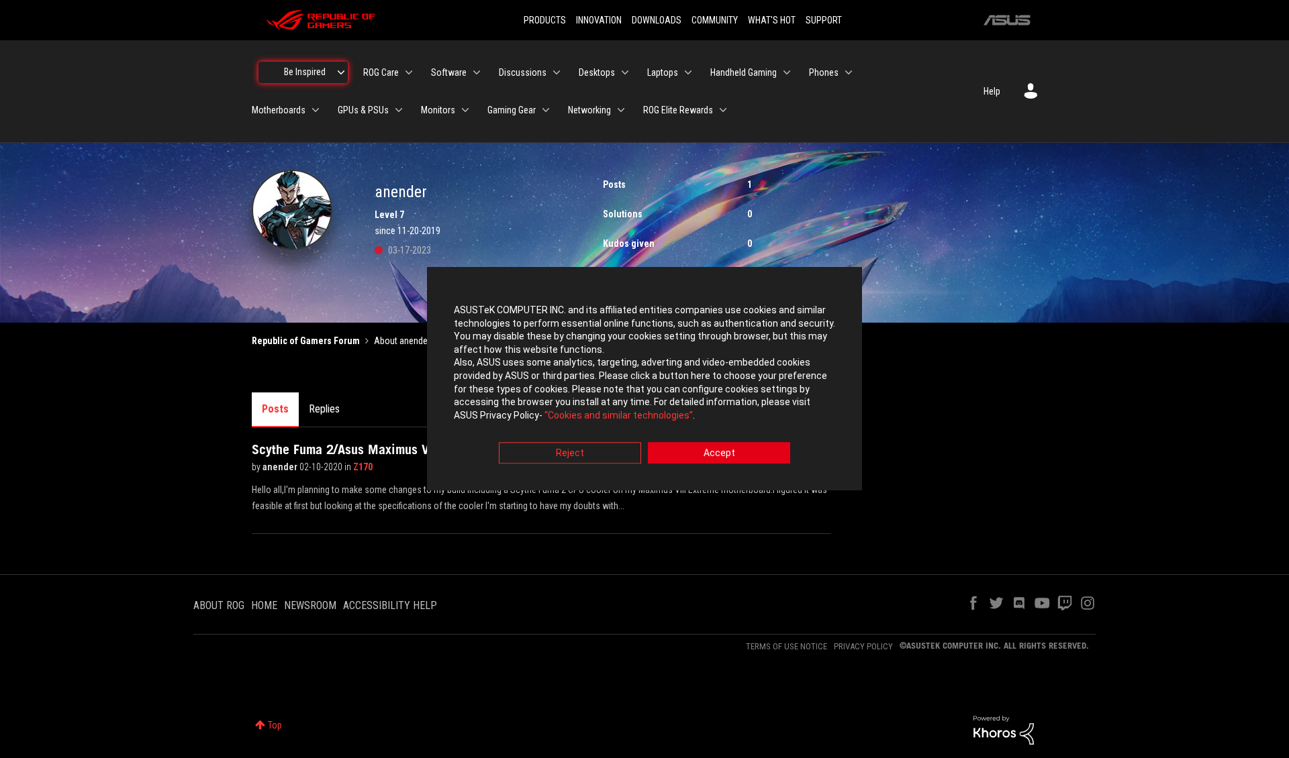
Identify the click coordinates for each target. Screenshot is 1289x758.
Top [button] (275, 725)
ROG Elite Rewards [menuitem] (678, 110)
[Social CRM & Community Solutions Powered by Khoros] (1003, 729)
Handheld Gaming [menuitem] (743, 72)
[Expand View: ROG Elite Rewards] (723, 110)
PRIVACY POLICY (863, 646)
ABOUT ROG (218, 605)
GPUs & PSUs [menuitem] (363, 110)
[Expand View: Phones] (848, 72)
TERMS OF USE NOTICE (786, 646)
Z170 (363, 467)
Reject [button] (570, 453)
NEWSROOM (310, 605)
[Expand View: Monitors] (465, 110)
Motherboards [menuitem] (278, 110)
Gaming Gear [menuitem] (511, 110)
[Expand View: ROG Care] (409, 72)
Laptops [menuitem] (662, 72)
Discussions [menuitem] (522, 72)
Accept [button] (719, 453)
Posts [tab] (275, 408)
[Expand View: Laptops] (688, 72)
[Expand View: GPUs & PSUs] (398, 110)
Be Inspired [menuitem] (305, 71)
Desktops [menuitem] (597, 72)
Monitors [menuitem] (438, 110)
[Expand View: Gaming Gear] (546, 110)
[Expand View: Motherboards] (315, 110)
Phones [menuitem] (824, 72)
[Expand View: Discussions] (556, 72)
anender (280, 467)
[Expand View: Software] (476, 72)
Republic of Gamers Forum (306, 340)
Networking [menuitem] (589, 110)
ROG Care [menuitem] (381, 72)
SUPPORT (824, 20)
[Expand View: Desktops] (625, 72)
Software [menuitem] (449, 72)
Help (992, 91)
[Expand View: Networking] (621, 110)
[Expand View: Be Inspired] (341, 72)
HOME (264, 605)
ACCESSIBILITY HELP (390, 605)
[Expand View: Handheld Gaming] (787, 72)
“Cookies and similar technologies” (618, 415)
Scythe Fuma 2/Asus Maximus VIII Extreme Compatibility (409, 449)
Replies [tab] (324, 408)
